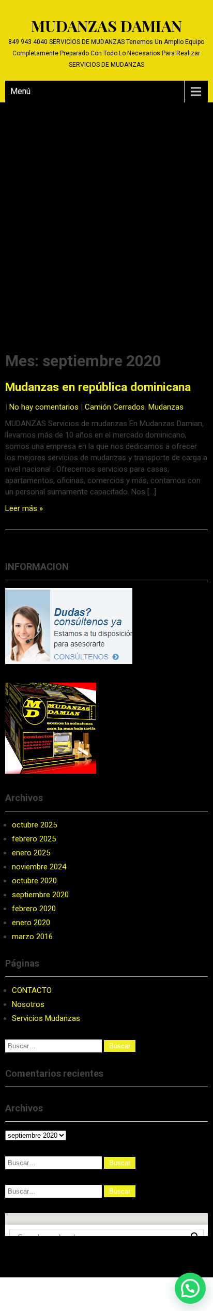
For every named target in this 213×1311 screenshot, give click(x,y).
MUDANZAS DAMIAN (106, 26)
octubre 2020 (34, 880)
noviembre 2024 (39, 866)
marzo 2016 (32, 936)
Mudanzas (166, 407)
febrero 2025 (34, 838)
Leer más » (24, 508)
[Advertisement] (106, 214)
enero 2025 (31, 852)
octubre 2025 (34, 825)
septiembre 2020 (40, 894)
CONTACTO (32, 990)
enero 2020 (31, 922)
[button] (190, 1288)
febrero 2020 (34, 908)
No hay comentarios (44, 407)
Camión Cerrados (115, 407)
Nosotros (28, 1004)
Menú (20, 91)
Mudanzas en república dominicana (98, 387)
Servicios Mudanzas (46, 1018)
